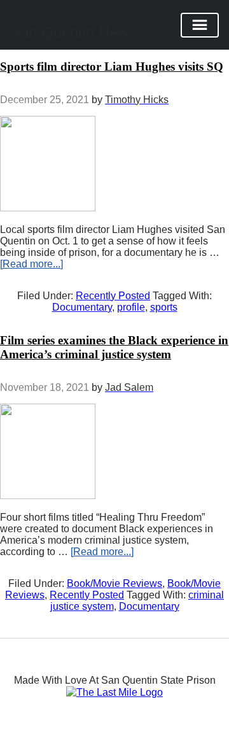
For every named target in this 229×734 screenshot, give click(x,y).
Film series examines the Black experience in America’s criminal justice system (114, 347)
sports (163, 307)
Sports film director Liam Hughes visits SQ (111, 66)
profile (131, 307)
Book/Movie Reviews (114, 583)
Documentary (82, 307)
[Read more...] (31, 263)
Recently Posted (113, 295)
